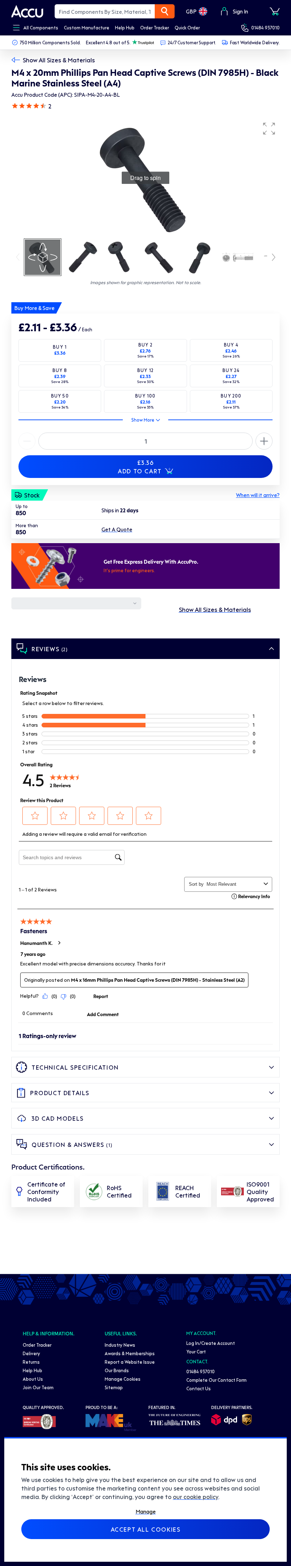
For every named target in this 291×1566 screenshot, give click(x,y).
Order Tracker (37, 1344)
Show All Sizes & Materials (59, 59)
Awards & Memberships (130, 1353)
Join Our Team (38, 1387)
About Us (33, 1378)
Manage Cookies (123, 1378)
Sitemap (114, 1387)
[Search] (165, 11)
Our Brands (117, 1370)
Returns (31, 1361)
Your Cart (196, 1351)
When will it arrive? (258, 495)
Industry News (120, 1344)
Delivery (31, 1353)
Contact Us (198, 1388)
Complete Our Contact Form (216, 1379)
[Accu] (27, 11)
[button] (269, 128)
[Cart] (275, 11)
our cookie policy (195, 1496)
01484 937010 (265, 27)
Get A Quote (116, 529)
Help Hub (32, 1370)
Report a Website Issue (130, 1361)
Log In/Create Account (210, 1343)
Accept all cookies (146, 1529)
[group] (145, 178)
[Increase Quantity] (26, 441)
